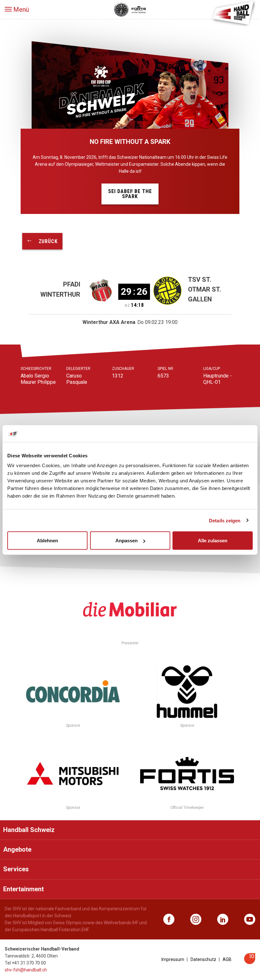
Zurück (45, 241)
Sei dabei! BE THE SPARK (130, 193)
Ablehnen (47, 540)
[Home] (233, 12)
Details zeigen (224, 520)
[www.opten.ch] (249, 962)
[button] (17, 9)
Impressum (172, 959)
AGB (227, 959)
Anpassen (126, 540)
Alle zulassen (212, 540)
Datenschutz (203, 959)
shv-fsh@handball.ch (26, 969)
